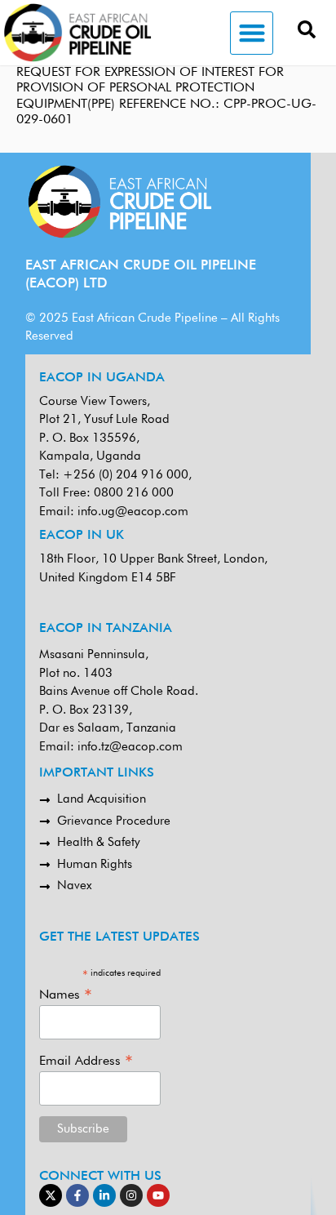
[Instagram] (131, 1195)
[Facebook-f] (77, 1195)
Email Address (86, 1061)
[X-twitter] (50, 1195)
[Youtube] (158, 1195)
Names (65, 995)
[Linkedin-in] (104, 1195)
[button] (251, 33)
